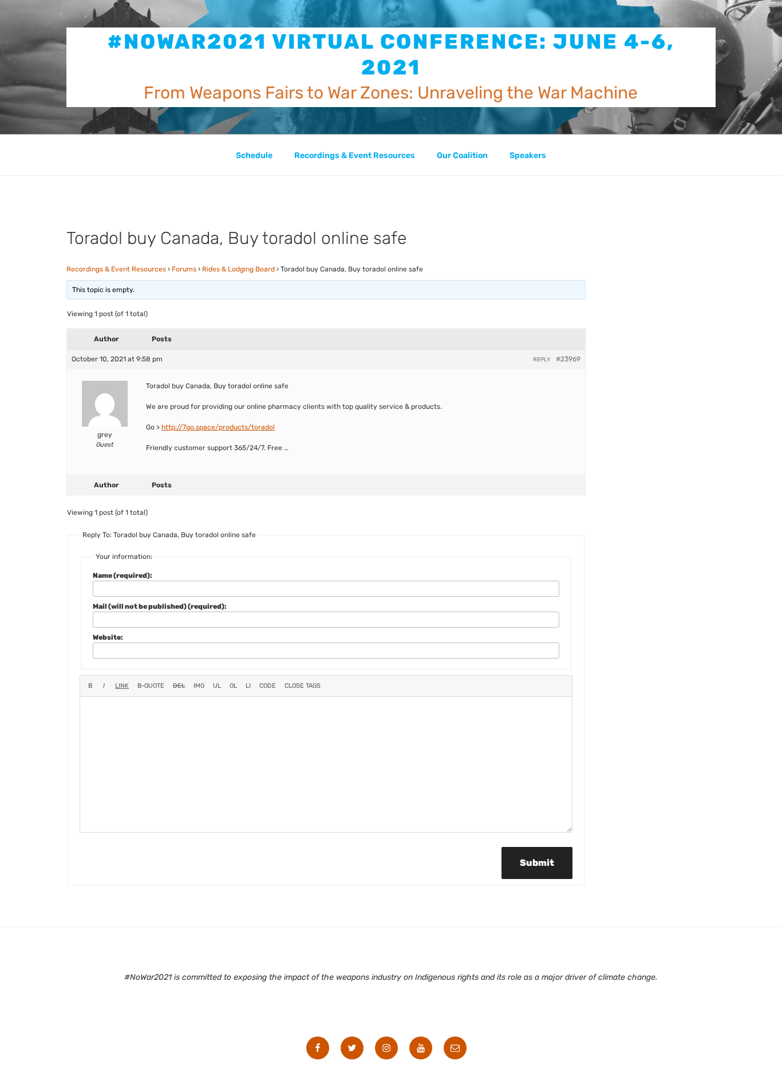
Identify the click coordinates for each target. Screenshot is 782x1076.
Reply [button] (541, 359)
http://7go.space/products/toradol (218, 427)
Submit (537, 862)
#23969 (568, 359)
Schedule (254, 155)
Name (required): (122, 575)
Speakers (528, 155)
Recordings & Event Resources (354, 155)
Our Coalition (462, 155)
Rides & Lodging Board (238, 269)
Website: (108, 637)
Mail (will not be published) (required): (160, 606)
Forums (184, 269)
